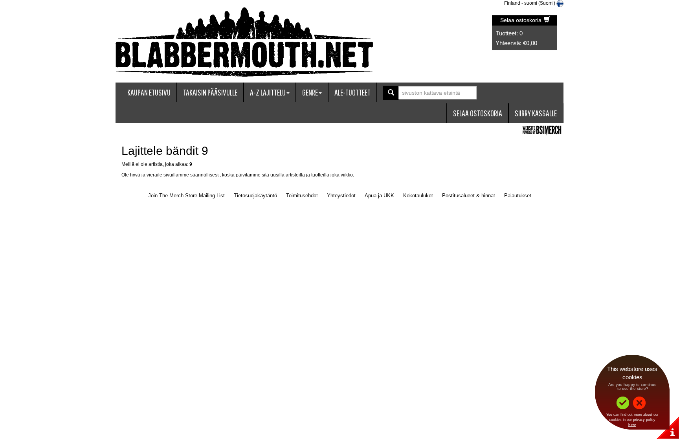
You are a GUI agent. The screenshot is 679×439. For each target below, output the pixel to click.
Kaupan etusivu (149, 92)
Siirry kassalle (536, 113)
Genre (310, 92)
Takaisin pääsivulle (210, 92)
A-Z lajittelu (268, 92)
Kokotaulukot (418, 195)
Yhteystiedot (341, 195)
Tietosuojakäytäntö (255, 195)
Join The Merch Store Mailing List (186, 195)
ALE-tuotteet (352, 92)
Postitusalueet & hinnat (468, 195)
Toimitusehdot (302, 195)
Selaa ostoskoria (521, 20)
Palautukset (517, 195)
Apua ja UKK (379, 195)
